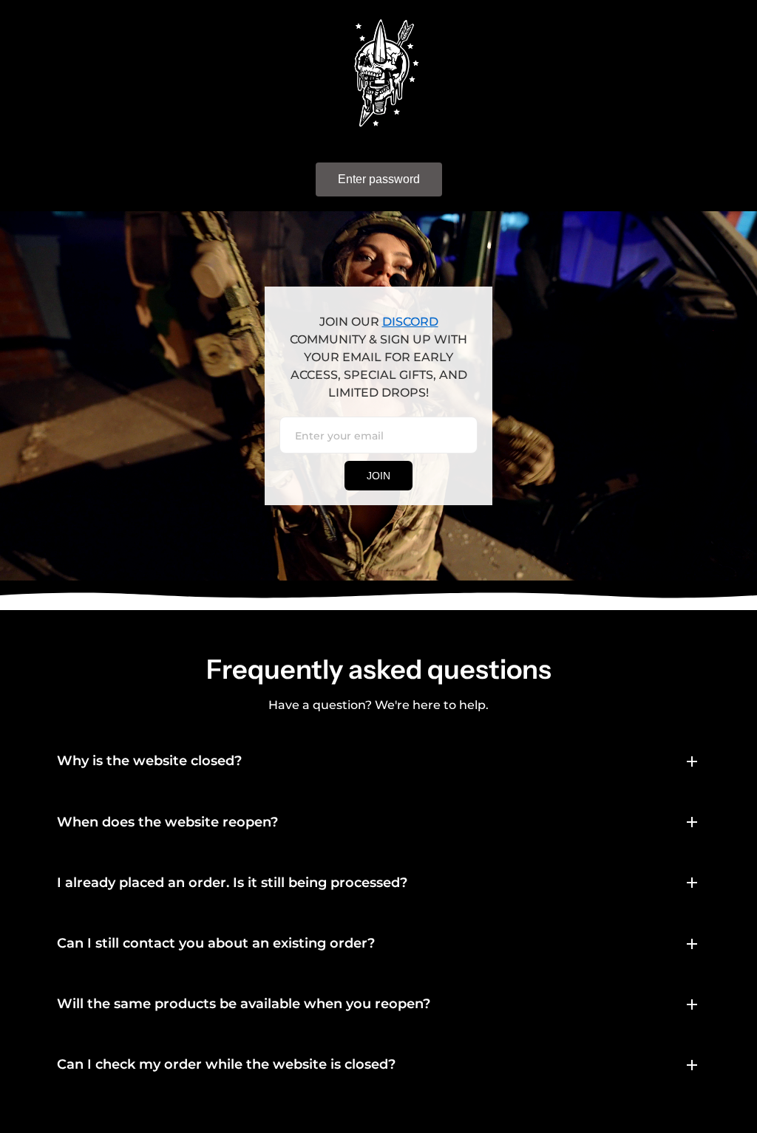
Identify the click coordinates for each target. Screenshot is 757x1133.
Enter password (379, 179)
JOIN (378, 476)
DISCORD (410, 322)
